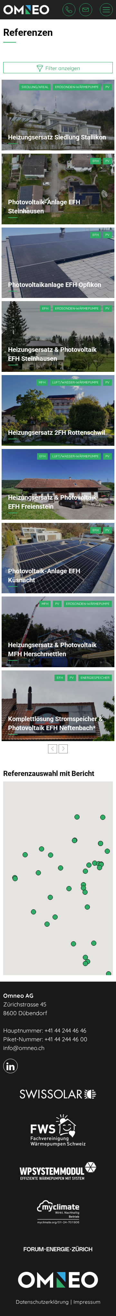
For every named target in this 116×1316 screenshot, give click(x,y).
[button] (108, 973)
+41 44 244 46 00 (65, 1039)
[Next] (63, 748)
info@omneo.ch (23, 1048)
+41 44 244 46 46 (65, 1030)
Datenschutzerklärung (42, 1302)
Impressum (87, 1302)
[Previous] (52, 748)
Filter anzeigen (62, 68)
